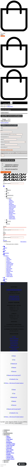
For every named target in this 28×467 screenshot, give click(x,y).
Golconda (9, 448)
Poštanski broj (4, 137)
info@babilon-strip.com (14, 298)
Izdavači (6, 434)
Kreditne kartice (11, 165)
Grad (2, 139)
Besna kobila (9, 450)
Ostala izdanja (10, 459)
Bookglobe (9, 442)
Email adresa (4, 147)
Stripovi (6, 430)
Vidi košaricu (23, 241)
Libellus (8, 437)
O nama (14, 336)
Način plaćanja (14, 345)
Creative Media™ (18, 423)
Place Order (5, 172)
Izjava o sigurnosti (14, 340)
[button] (1, 427)
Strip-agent (9, 439)
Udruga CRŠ (9, 457)
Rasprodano (8, 433)
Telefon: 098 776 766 (14, 296)
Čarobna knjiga (10, 443)
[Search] (3, 185)
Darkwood (9, 446)
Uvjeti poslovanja (14, 343)
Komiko (8, 454)
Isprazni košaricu (4, 112)
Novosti (6, 460)
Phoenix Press (10, 453)
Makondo (9, 451)
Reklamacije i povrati (14, 347)
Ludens (8, 440)
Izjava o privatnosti (14, 338)
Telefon (3, 144)
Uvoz (5, 431)
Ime (2, 128)
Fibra (7, 436)
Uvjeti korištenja (14, 342)
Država (3, 142)
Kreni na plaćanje (5, 122)
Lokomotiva (9, 456)
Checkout (3, 36)
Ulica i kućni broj (5, 134)
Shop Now (10, 106)
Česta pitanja (14, 348)
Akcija (5, 462)
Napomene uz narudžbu (14, 153)
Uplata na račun (11, 169)
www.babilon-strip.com (14, 299)
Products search (6, 183)
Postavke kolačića (14, 350)
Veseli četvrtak (10, 445)
